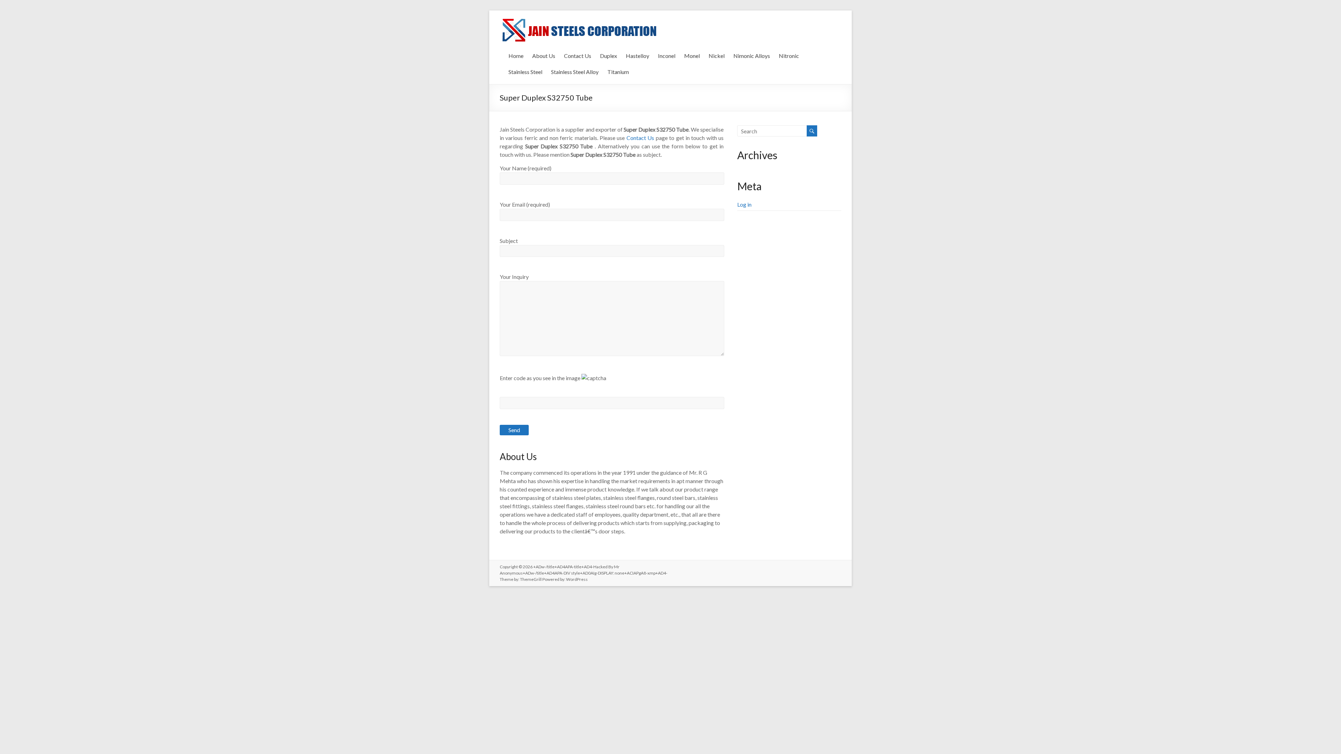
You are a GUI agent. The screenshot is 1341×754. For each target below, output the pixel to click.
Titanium (618, 71)
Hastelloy (637, 55)
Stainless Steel (525, 71)
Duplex (608, 55)
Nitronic (789, 55)
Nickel (717, 55)
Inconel (666, 55)
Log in (744, 204)
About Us (543, 55)
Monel (692, 55)
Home (515, 55)
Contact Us (577, 55)
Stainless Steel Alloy (575, 71)
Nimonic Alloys (751, 55)
